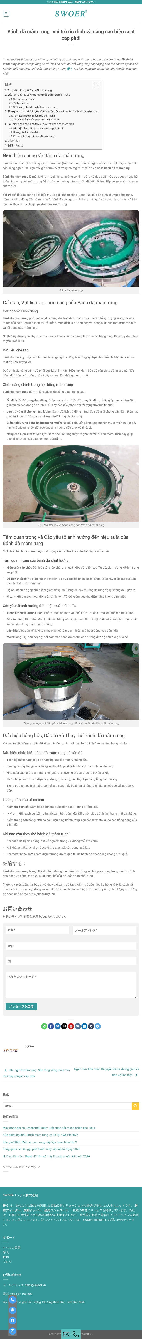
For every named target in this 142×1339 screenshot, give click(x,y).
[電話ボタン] (76, 1334)
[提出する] (135, 1106)
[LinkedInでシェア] (84, 1026)
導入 (6, 1252)
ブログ (7, 1262)
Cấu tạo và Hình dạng (24, 99)
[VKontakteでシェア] (78, 1026)
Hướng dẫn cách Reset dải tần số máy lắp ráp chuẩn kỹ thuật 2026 (46, 1156)
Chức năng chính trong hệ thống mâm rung (35, 107)
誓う (70, 69)
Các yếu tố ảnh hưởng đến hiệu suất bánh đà (36, 119)
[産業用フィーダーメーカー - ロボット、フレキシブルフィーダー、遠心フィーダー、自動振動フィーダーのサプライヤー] (71, 13)
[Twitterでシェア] (58, 1026)
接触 (6, 1257)
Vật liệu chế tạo (21, 103)
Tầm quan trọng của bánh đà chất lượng (34, 115)
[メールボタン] (66, 1334)
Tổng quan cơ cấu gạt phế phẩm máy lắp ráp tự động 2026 (41, 1149)
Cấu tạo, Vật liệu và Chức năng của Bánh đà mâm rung (39, 94)
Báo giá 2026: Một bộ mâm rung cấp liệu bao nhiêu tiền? (40, 1142)
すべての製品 (12, 1247)
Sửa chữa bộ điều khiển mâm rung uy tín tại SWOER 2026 (40, 1135)
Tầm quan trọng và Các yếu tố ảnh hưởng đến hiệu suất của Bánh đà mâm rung (53, 111)
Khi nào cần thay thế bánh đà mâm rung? (34, 136)
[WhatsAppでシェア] (44, 1026)
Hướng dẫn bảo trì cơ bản (26, 132)
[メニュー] (6, 14)
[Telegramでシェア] (98, 1026)
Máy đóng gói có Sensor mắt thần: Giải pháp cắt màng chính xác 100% (49, 1128)
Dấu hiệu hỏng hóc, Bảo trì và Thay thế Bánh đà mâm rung (41, 124)
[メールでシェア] (64, 1026)
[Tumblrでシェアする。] (91, 1026)
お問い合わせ (15, 145)
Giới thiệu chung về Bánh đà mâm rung (30, 90)
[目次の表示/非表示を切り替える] (94, 85)
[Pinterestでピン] (71, 1026)
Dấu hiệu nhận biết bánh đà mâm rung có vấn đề (38, 128)
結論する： (14, 140)
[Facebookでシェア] (51, 1026)
